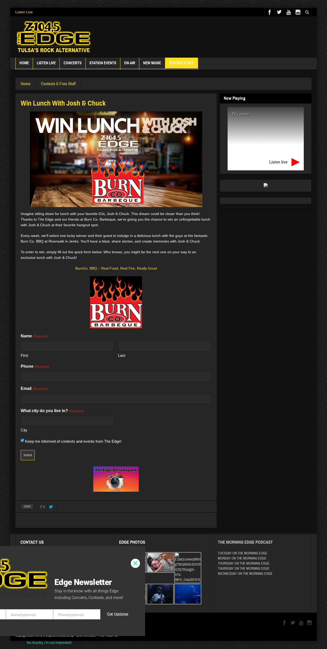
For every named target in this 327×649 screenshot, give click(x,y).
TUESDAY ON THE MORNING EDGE (242, 553)
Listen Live (24, 12)
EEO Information (86, 635)
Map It (54, 564)
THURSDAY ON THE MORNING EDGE (244, 563)
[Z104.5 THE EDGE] (53, 37)
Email (34, 388)
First (24, 355)
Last (121, 355)
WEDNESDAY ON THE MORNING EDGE (245, 573)
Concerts (72, 63)
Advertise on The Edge (38, 587)
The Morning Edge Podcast (245, 542)
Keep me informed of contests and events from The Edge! (73, 441)
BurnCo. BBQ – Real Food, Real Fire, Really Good (116, 268)
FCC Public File (108, 635)
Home (24, 63)
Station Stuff (181, 63)
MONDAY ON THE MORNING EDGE (242, 558)
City (24, 430)
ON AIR (129, 63)
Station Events (102, 63)
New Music (152, 63)
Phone (35, 366)
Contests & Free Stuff (58, 83)
